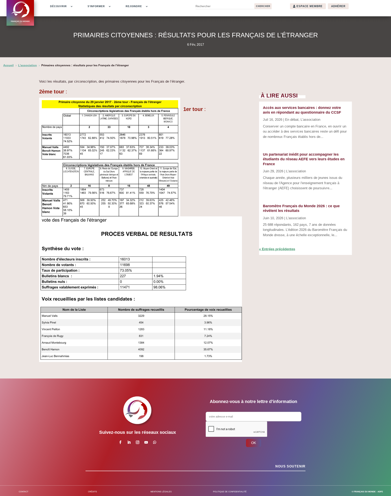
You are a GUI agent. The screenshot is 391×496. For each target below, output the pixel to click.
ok (253, 443)
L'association (310, 120)
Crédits (92, 491)
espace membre (310, 6)
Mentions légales (161, 491)
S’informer (96, 6)
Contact (23, 491)
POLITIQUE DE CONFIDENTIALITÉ (230, 491)
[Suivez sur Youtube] (146, 442)
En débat (292, 120)
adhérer (338, 6)
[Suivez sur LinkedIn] (128, 442)
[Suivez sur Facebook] (120, 442)
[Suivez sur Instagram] (137, 442)
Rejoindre (134, 6)
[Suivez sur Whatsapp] (154, 442)
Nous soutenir (290, 466)
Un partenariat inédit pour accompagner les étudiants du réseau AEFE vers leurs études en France (304, 159)
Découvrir (58, 6)
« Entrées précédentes (277, 249)
